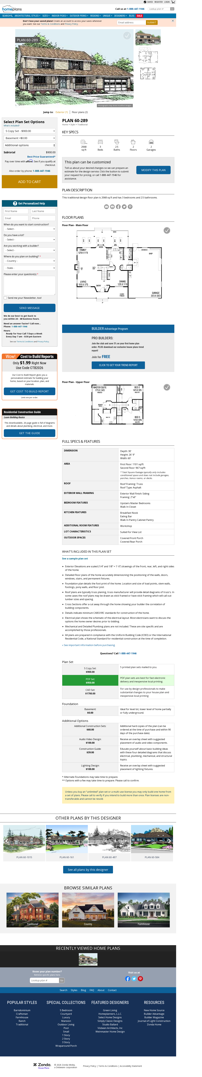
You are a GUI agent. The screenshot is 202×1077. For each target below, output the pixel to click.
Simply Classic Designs (110, 1021)
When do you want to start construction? (26, 224)
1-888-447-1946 (41, 171)
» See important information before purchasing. (88, 645)
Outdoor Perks (78, 15)
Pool (66, 1028)
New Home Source (154, 1010)
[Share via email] (106, 206)
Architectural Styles (27, 15)
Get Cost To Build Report (29, 391)
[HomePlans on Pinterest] (140, 978)
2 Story (66, 1038)
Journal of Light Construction (154, 1021)
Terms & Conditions (50, 23)
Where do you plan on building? (22, 256)
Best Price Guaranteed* (41, 156)
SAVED (150, 2)
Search (63, 990)
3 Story (66, 1042)
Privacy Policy (71, 23)
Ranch (22, 1021)
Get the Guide (29, 433)
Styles (74, 990)
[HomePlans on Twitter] (134, 978)
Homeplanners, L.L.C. (110, 1013)
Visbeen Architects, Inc (110, 1028)
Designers (120, 15)
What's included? (12, 125)
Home (65, 124)
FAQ (92, 990)
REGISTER (159, 2)
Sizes (45, 15)
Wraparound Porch (66, 1045)
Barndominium (22, 1010)
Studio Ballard (110, 1024)
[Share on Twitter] (124, 206)
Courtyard (66, 1013)
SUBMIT (151, 22)
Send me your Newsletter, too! (24, 297)
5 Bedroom (66, 1010)
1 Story (66, 1035)
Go (172, 8)
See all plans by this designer (88, 870)
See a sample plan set (75, 558)
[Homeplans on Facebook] (128, 978)
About (101, 990)
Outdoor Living (66, 1024)
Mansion (66, 1021)
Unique (107, 15)
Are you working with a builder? (21, 245)
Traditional (82, 124)
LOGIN (167, 2)
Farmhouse (22, 1017)
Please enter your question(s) (21, 274)
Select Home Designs (110, 1017)
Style (72, 124)
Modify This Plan (153, 170)
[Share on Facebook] (118, 206)
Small (66, 1031)
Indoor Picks (59, 15)
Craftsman (22, 1013)
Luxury (66, 1017)
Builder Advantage (154, 1013)
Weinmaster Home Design (110, 1031)
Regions (95, 15)
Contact (112, 990)
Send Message (29, 308)
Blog (131, 15)
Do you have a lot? (14, 235)
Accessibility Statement (131, 1066)
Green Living (110, 1010)
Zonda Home (154, 1024)
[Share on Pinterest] (130, 206)
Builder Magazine (154, 1017)
